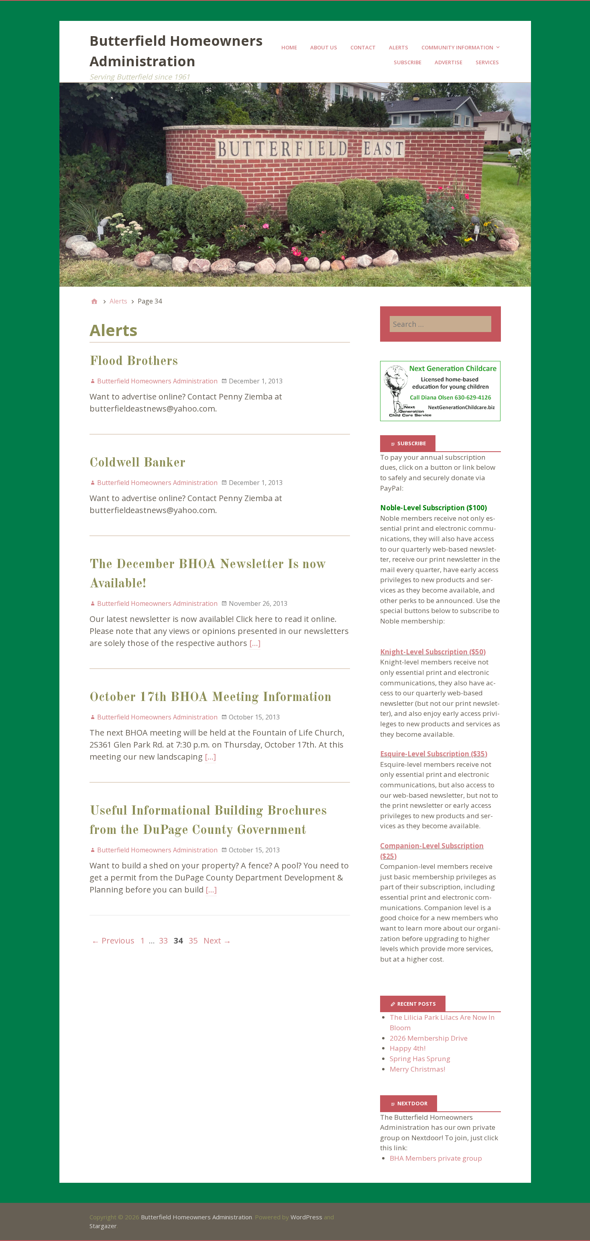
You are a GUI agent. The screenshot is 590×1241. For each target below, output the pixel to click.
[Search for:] (440, 324)
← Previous (113, 940)
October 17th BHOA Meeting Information (211, 697)
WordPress (306, 1217)
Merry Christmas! (417, 1069)
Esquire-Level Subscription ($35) (433, 753)
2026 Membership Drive (429, 1038)
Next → (217, 940)
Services (487, 62)
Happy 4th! (407, 1048)
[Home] (94, 301)
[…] (254, 643)
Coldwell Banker (137, 463)
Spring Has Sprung (420, 1058)
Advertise (448, 62)
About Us (323, 47)
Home (289, 47)
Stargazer (103, 1226)
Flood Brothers (134, 361)
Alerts (398, 47)
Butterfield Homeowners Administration (196, 1217)
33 (163, 940)
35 (193, 940)
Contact (363, 47)
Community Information (457, 47)
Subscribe (407, 62)
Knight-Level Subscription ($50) (433, 651)
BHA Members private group (436, 1158)
